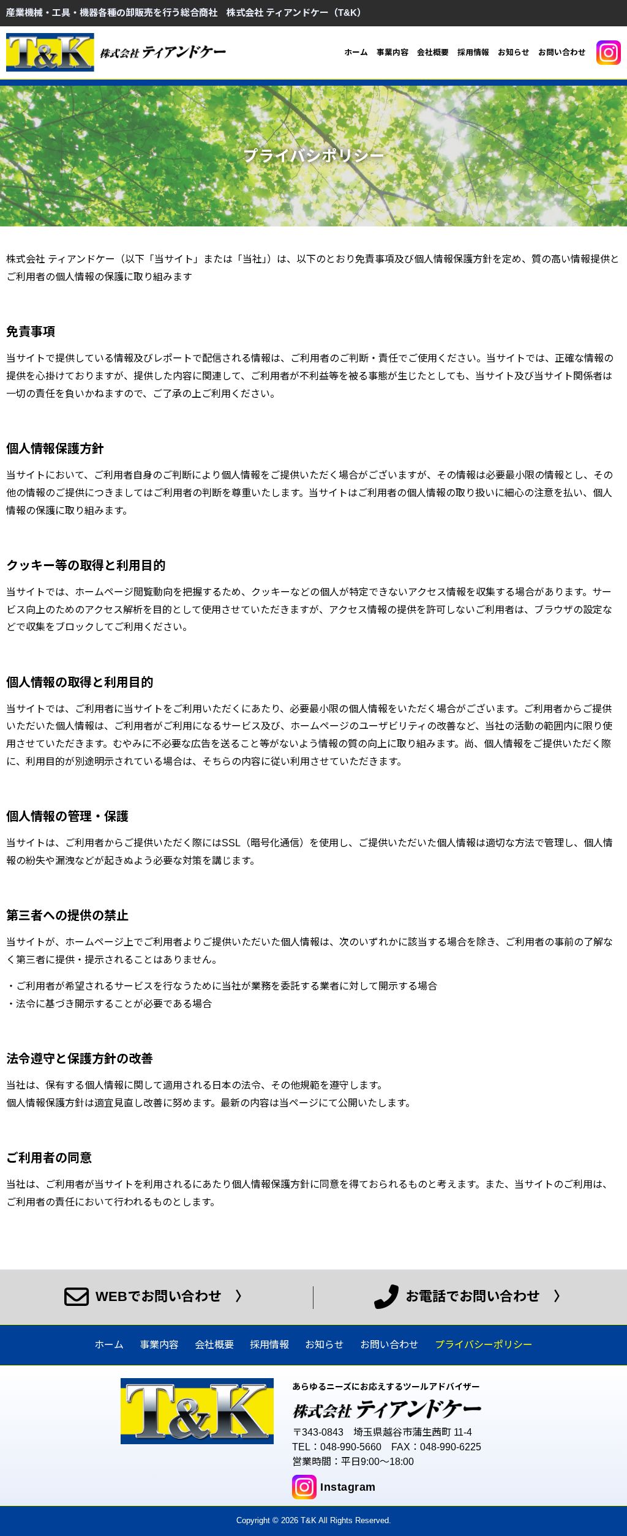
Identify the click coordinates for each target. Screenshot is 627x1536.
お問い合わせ (562, 52)
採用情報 (473, 52)
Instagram (348, 1487)
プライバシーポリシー (484, 1345)
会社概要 (433, 52)
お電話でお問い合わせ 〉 (484, 1296)
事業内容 (392, 52)
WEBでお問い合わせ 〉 (170, 1296)
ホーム (356, 52)
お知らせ (514, 52)
